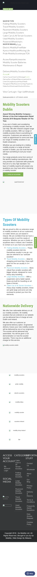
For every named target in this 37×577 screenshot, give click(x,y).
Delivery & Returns (30, 494)
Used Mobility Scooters (18, 507)
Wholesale (30, 469)
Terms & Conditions (30, 501)
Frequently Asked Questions (30, 508)
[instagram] (8, 488)
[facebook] (4, 488)
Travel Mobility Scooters (16, 259)
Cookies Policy (30, 523)
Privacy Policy (29, 487)
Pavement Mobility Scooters (17, 267)
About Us (29, 474)
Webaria (28, 538)
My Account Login (7, 468)
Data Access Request (30, 516)
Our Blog (28, 481)
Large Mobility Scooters (15, 276)
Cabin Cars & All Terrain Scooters (18, 464)
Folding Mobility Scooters (16, 248)
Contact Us (30, 464)
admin (8, 97)
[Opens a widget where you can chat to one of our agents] (30, 573)
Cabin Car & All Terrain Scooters (19, 285)
